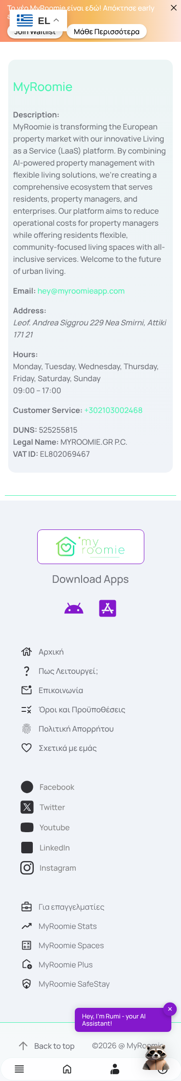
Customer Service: (48, 410)
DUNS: (25, 430)
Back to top (54, 1046)
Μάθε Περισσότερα (106, 31)
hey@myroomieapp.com (81, 290)
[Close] (173, 7)
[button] (19, 1069)
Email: (24, 290)
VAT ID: (26, 454)
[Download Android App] (73, 608)
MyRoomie (42, 86)
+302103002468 (113, 410)
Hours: (25, 354)
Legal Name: (36, 442)
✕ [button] (170, 1008)
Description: (36, 114)
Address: (29, 310)
